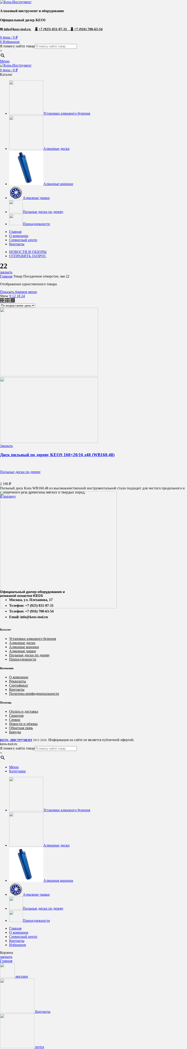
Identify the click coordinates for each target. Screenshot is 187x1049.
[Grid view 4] (12, 301)
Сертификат (18, 685)
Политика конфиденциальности (34, 694)
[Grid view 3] (7, 301)
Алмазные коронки (24, 647)
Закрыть (6, 446)
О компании (18, 677)
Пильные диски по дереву (20, 472)
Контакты (16, 689)
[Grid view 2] (2, 301)
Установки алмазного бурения (32, 639)
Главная (6, 276)
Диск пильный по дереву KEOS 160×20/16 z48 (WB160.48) (57, 454)
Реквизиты (17, 681)
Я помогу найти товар (17, 46)
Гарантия (16, 715)
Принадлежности (22, 659)
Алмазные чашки (22, 651)
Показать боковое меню (18, 292)
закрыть (6, 272)
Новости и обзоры (23, 724)
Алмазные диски (22, 643)
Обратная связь (21, 728)
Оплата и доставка (23, 711)
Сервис (15, 720)
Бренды (15, 732)
